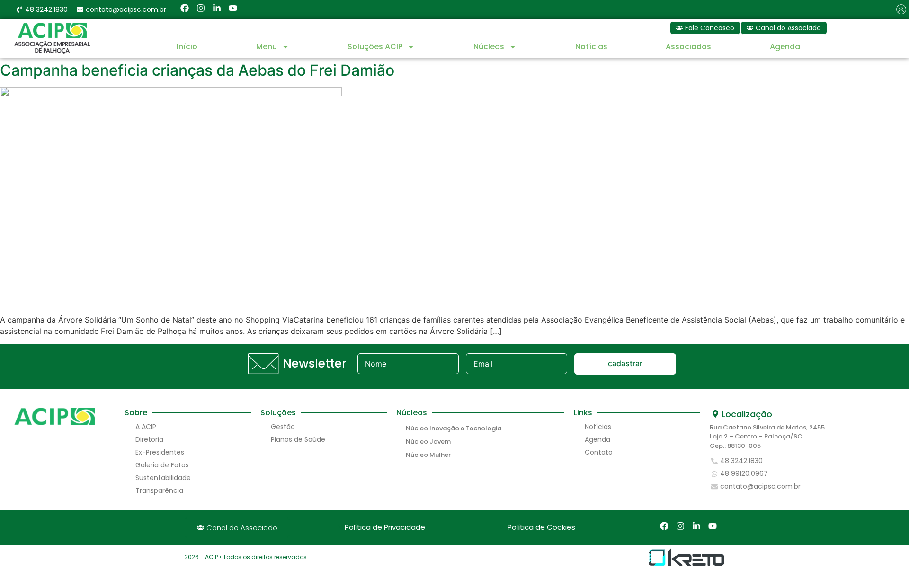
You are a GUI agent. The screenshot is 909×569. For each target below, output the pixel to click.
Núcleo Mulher (428, 454)
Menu (266, 46)
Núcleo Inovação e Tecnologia (453, 428)
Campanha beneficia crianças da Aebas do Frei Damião (197, 70)
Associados (688, 46)
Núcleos (488, 46)
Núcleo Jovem (428, 441)
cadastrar (625, 363)
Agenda (785, 46)
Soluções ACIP (375, 46)
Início (187, 46)
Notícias (591, 46)
